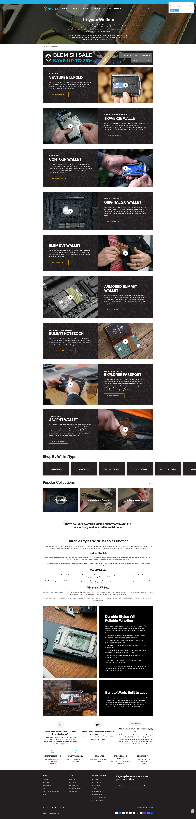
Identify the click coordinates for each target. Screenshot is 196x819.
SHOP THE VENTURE (58, 94)
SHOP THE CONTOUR (59, 178)
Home (45, 46)
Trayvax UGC (96, 788)
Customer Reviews (98, 800)
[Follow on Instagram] (52, 807)
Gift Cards (46, 782)
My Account (72, 779)
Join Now (143, 763)
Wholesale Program (98, 791)
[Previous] (69, 2)
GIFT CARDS (107, 8)
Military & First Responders (51, 791)
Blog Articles (96, 785)
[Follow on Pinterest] (56, 807)
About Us (95, 779)
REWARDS (117, 8)
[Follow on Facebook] (44, 807)
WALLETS (65, 8)
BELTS (75, 8)
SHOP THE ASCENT (58, 441)
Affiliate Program (97, 794)
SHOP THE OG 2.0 (113, 221)
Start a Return (47, 785)
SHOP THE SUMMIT (113, 309)
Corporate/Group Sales (99, 797)
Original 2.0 (146, 737)
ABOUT (96, 8)
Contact (45, 779)
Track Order (72, 782)
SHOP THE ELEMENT (58, 262)
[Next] (126, 2)
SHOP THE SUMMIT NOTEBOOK (62, 350)
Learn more (174, 10)
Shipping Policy (74, 791)
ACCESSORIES (84, 8)
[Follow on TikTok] (63, 807)
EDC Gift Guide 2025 (98, 782)
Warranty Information (75, 788)
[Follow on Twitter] (48, 807)
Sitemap (45, 794)
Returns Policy (73, 785)
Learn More (52, 763)
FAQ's (44, 788)
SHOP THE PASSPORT (114, 396)
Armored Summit (124, 739)
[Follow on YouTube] (59, 807)
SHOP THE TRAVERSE (114, 135)
